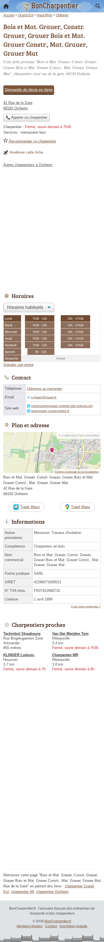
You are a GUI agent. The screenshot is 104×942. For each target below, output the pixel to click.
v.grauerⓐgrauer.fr (44, 397)
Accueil (6, 6)
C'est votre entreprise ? (86, 606)
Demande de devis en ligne (29, 89)
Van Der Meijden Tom (70, 634)
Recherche (98, 6)
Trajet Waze (30, 507)
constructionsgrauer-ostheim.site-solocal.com (62, 406)
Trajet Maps (80, 507)
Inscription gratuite (73, 926)
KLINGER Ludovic (18, 655)
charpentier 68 (22, 892)
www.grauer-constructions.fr (50, 411)
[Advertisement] (52, 229)
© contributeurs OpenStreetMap (78, 435)
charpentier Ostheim (52, 892)
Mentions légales (29, 926)
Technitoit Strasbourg (21, 634)
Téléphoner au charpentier (44, 388)
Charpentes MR (65, 655)
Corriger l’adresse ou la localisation (77, 471)
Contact (51, 926)
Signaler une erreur (18, 365)
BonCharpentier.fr (58, 921)
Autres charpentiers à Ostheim (27, 165)
